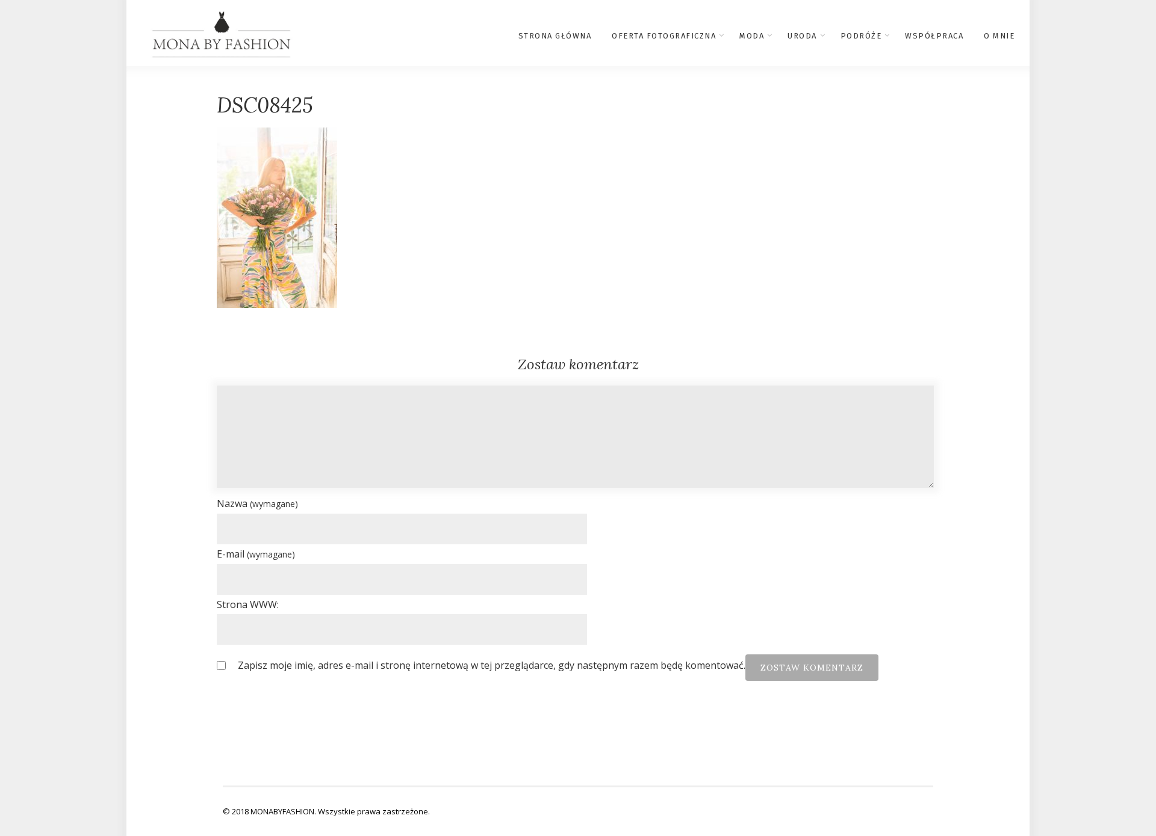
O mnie (999, 35)
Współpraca (934, 35)
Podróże (861, 35)
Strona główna (555, 35)
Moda (751, 35)
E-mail (256, 554)
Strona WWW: (248, 604)
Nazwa (257, 503)
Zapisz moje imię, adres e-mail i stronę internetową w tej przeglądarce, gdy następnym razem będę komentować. (491, 665)
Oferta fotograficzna (664, 35)
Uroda (802, 35)
